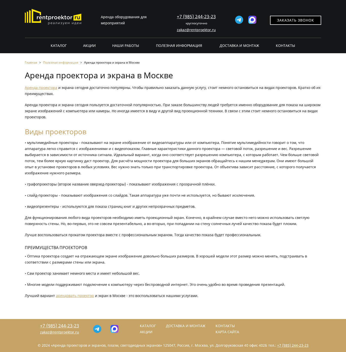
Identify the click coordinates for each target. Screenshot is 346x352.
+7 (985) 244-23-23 (196, 16)
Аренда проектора (41, 87)
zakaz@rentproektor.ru (196, 29)
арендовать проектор (75, 295)
